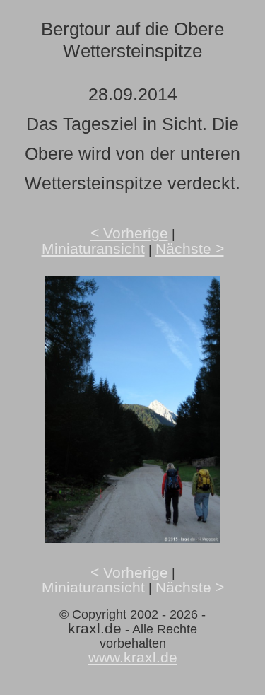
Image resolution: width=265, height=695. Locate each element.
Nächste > (189, 248)
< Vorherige (129, 233)
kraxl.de (95, 628)
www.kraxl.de (132, 657)
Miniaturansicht (93, 248)
